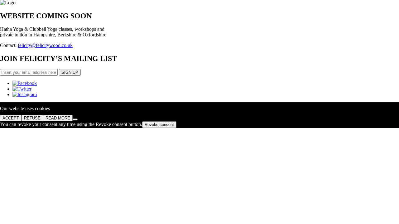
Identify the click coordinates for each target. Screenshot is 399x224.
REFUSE (32, 118)
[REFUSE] (75, 119)
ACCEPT (10, 118)
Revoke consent (159, 124)
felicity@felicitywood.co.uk (45, 45)
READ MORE (58, 118)
